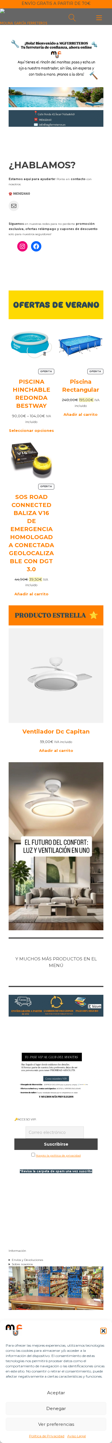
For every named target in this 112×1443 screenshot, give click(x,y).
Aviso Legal (76, 1436)
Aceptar (56, 1392)
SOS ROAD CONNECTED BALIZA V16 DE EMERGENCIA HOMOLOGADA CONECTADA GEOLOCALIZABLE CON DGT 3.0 (31, 533)
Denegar (56, 1408)
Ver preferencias (56, 1424)
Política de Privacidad (46, 1436)
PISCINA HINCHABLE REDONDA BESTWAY (31, 393)
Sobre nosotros (22, 1264)
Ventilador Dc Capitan (56, 731)
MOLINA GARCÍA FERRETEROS (23, 23)
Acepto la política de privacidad (58, 1155)
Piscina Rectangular (80, 385)
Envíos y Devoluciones (27, 1260)
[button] (103, 1331)
